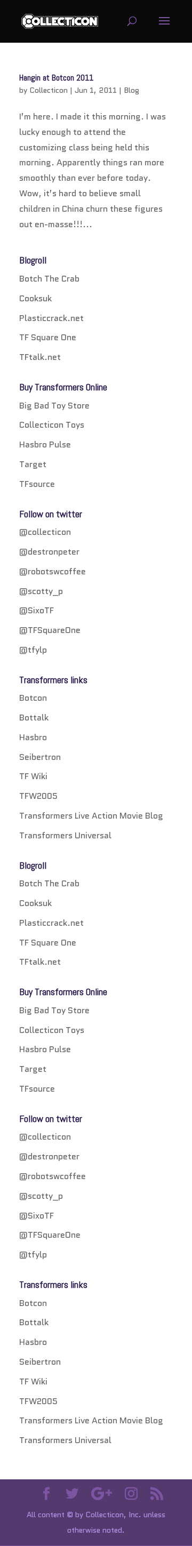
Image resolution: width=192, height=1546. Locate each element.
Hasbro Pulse (45, 444)
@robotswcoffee (52, 571)
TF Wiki (33, 776)
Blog (131, 90)
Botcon (33, 698)
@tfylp (33, 650)
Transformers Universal (65, 835)
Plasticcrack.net (51, 318)
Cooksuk (35, 298)
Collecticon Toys (51, 425)
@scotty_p (41, 591)
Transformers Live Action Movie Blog (91, 816)
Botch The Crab (49, 279)
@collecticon (45, 532)
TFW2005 (38, 796)
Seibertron (40, 757)
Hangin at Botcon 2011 (56, 77)
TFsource (37, 484)
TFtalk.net (40, 357)
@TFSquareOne (50, 630)
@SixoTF (36, 610)
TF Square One (47, 337)
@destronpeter (49, 552)
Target (32, 464)
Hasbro (33, 737)
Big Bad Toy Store (54, 405)
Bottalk (34, 717)
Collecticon (48, 90)
